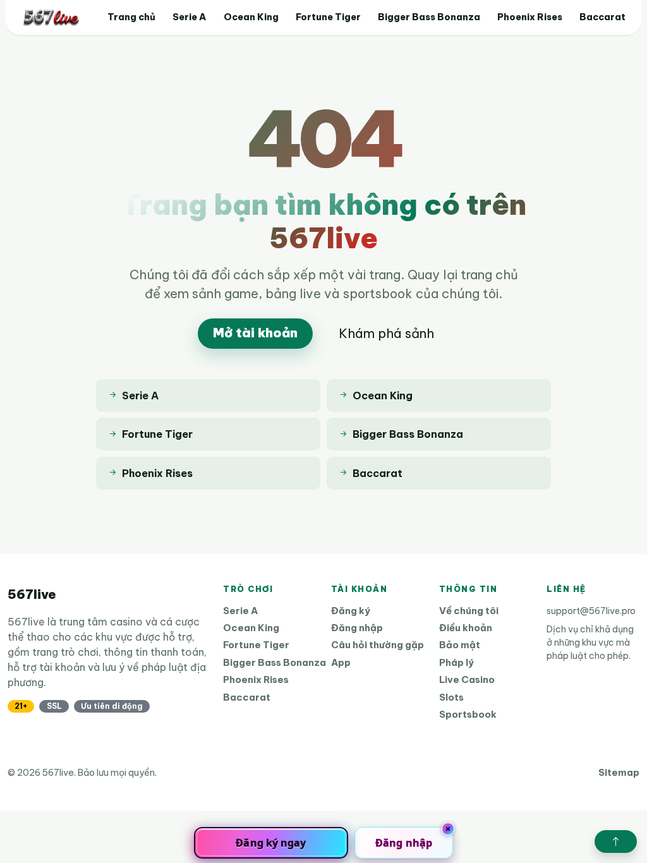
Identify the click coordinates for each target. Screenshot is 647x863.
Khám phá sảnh (386, 333)
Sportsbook (468, 714)
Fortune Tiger (328, 17)
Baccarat (602, 17)
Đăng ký (350, 611)
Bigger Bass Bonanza (429, 17)
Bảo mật (459, 645)
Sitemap (618, 772)
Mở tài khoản (255, 333)
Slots (451, 697)
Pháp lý (456, 662)
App (341, 662)
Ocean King (251, 17)
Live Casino (467, 679)
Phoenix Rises (529, 17)
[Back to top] (616, 841)
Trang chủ (131, 17)
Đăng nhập (357, 628)
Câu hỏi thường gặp (377, 645)
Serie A (189, 17)
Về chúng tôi (469, 611)
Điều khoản (465, 628)
